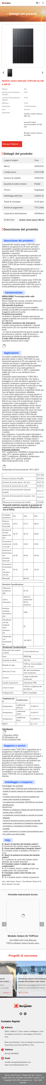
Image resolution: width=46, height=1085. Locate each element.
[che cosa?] (20, 1013)
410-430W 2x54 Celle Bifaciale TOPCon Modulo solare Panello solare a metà (23, 942)
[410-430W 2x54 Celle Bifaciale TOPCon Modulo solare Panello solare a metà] (23, 916)
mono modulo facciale (11, 882)
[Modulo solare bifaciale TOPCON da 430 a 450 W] (23, 46)
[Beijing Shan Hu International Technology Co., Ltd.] (6, 3)
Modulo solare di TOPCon (23, 936)
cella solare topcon (13, 879)
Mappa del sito (28, 1075)
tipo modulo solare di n (31, 879)
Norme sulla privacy (12, 1075)
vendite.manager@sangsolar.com (18, 1062)
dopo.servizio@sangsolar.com (16, 1065)
